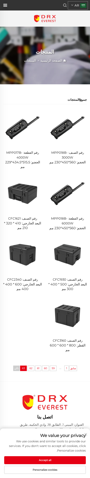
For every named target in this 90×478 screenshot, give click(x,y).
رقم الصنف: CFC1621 (22, 218)
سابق (73, 368)
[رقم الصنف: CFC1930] (67, 255)
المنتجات (30, 61)
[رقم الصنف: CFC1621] (22, 193)
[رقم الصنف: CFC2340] (22, 255)
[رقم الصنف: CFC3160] (67, 315)
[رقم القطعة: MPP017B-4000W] (22, 128)
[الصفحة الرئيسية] (45, 18)
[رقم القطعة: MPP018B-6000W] (67, 193)
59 (53, 368)
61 (38, 368)
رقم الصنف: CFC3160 (67, 341)
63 (23, 368)
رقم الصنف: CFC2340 (22, 279)
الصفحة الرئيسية (51, 61)
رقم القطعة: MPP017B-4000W (22, 155)
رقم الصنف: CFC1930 (67, 279)
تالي (16, 368)
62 (31, 368)
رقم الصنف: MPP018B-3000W (67, 155)
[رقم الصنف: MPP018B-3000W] (67, 128)
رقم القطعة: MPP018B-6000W (67, 220)
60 (45, 368)
